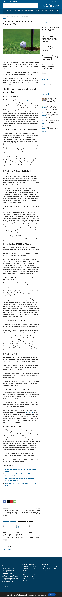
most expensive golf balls (30, 100)
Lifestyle (20, 10)
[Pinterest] (11, 501)
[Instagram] (53, 1)
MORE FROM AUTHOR (25, 522)
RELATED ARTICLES (9, 522)
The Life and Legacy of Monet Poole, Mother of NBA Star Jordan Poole (34, 536)
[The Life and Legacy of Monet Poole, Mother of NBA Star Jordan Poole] (34, 529)
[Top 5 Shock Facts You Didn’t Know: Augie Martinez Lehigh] (21, 529)
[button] (57, 10)
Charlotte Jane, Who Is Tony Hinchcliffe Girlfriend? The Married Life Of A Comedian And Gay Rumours (10, 513)
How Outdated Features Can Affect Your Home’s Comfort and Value (50, 29)
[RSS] (55, 1)
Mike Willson (7, 26)
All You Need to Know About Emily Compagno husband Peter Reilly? (31, 512)
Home (4, 16)
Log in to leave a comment (10, 549)
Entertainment (29, 10)
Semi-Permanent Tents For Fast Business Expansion (52, 122)
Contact (15, 1)
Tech (42, 10)
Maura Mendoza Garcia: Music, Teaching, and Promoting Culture (49, 66)
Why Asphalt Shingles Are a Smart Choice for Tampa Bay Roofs (50, 49)
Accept (51, 594)
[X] (58, 1)
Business (9, 10)
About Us (9, 1)
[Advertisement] (20, 5)
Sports (51, 10)
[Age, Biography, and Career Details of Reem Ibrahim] (44, 128)
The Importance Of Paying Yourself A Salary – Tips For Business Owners (50, 57)
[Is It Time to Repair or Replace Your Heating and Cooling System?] (44, 108)
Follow (44, 84)
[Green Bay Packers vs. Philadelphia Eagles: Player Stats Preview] (8, 529)
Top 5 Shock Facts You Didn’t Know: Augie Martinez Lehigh (21, 536)
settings (44, 595)
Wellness (37, 10)
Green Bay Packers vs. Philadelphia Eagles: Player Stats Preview (8, 536)
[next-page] (6, 540)
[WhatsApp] (14, 501)
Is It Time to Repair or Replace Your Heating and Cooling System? (51, 108)
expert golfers (29, 412)
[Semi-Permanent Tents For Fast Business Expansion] (44, 126)
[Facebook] (50, 1)
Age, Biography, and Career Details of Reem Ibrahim (52, 128)
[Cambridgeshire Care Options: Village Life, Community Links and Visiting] (44, 99)
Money (14, 10)
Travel (5, 13)
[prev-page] (4, 540)
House (46, 10)
